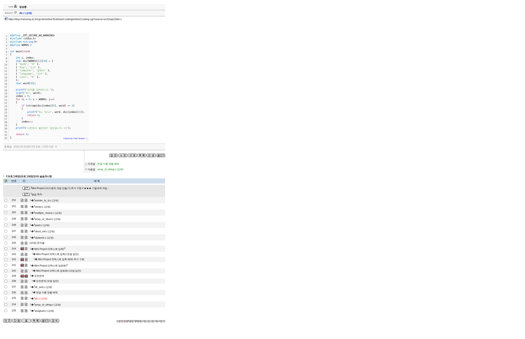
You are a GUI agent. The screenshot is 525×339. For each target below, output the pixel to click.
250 (14, 212)
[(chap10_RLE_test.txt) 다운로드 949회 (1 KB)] (26, 259)
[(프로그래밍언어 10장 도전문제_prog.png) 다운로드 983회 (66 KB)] (22, 275)
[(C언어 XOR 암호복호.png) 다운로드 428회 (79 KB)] (22, 265)
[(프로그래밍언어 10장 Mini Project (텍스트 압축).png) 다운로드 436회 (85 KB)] (22, 248)
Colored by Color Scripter (74, 138)
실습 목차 (36, 194)
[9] (139, 321)
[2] (120, 321)
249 (14, 218)
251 (14, 206)
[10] (143, 321)
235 (14, 298)
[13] (155, 321)
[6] (131, 321)
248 (14, 224)
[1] (118, 321)
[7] (134, 321)
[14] (159, 321)
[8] (136, 321)
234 (14, 304)
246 (14, 237)
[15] (163, 321)
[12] (151, 321)
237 (14, 286)
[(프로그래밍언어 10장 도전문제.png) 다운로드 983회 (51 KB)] (26, 275)
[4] (126, 321)
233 (14, 310)
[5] (128, 321)
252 (14, 200)
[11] (147, 321)
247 (14, 231)
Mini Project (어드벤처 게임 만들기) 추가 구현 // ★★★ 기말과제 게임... (70, 188)
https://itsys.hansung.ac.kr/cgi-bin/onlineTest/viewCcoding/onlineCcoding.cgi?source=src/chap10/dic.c (65, 19)
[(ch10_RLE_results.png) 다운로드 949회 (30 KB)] (22, 259)
